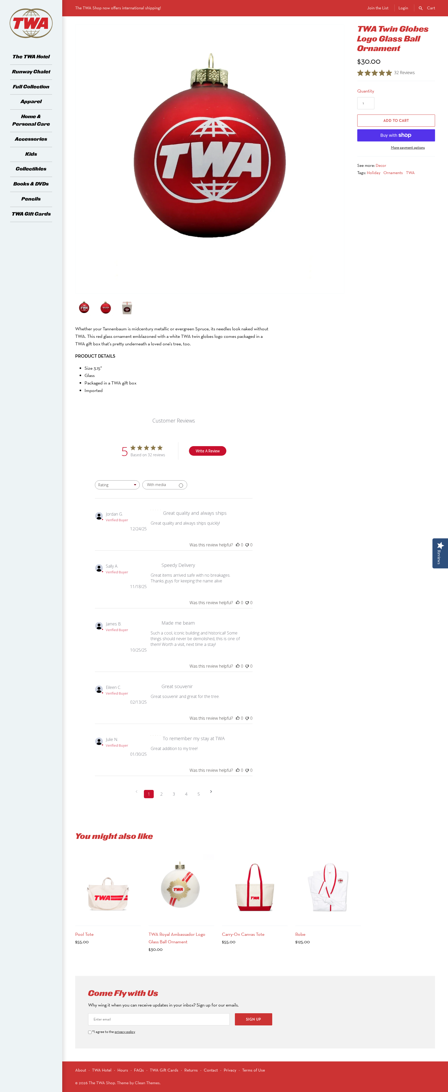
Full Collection (31, 87)
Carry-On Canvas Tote (243, 934)
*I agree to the (113, 1031)
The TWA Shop (102, 1083)
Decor (381, 165)
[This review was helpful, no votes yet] (238, 545)
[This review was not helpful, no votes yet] (247, 545)
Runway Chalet (31, 72)
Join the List (377, 8)
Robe (300, 934)
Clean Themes (147, 1083)
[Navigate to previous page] (136, 794)
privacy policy (125, 1031)
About (80, 1070)
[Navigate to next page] (211, 794)
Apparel (31, 101)
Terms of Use (253, 1070)
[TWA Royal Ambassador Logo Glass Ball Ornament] (181, 887)
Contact (211, 1070)
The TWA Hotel (31, 57)
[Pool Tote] (108, 887)
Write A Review (208, 450)
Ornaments (393, 172)
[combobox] (117, 484)
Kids (31, 154)
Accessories (31, 139)
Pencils (31, 199)
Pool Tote (84, 934)
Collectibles (31, 169)
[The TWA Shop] (31, 23)
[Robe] (328, 887)
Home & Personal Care (31, 120)
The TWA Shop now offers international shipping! (118, 8)
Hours (122, 1070)
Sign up (253, 1019)
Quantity (365, 91)
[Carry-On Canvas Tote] (255, 887)
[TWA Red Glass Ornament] (209, 156)
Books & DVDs (31, 184)
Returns (191, 1070)
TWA (410, 172)
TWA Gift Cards (31, 214)
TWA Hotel (101, 1070)
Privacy (230, 1070)
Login (403, 8)
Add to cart (396, 120)
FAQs (139, 1070)
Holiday (373, 172)
